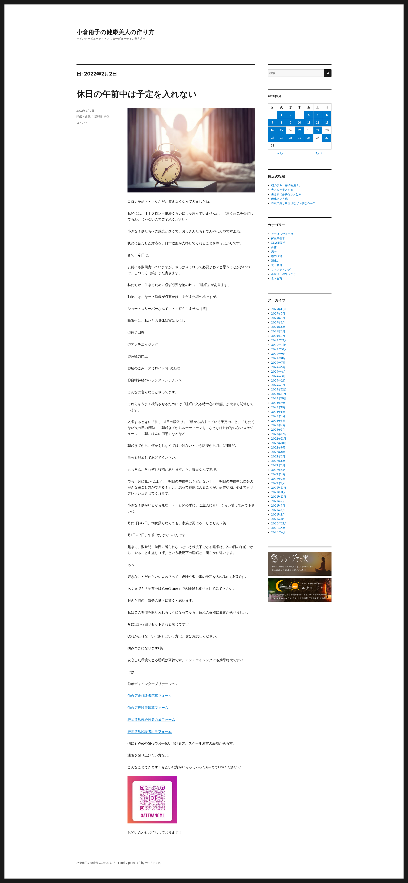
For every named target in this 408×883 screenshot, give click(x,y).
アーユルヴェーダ (282, 234)
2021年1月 (278, 519)
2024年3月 (278, 376)
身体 (106, 116)
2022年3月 (278, 474)
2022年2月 (278, 479)
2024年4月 (278, 371)
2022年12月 (279, 434)
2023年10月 (279, 398)
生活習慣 (97, 116)
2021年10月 (278, 496)
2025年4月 (278, 327)
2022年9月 (278, 447)
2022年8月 (278, 452)
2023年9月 (278, 403)
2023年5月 (278, 416)
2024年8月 (278, 358)
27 (327, 138)
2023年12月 (279, 389)
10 (299, 122)
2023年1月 (278, 430)
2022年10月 (279, 443)
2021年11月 (278, 492)
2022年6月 (278, 461)
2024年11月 (278, 345)
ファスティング (280, 269)
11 (308, 122)
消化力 (275, 260)
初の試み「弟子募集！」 (286, 185)
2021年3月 (278, 510)
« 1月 (280, 153)
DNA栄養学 (278, 243)
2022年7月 (278, 456)
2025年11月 (278, 309)
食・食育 (276, 265)
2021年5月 (278, 501)
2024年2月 (278, 380)
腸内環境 (276, 256)
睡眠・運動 (83, 116)
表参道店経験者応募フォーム (150, 731)
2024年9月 (278, 354)
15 (281, 130)
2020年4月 (278, 532)
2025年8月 (278, 318)
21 (272, 138)
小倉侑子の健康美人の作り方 (115, 32)
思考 (274, 252)
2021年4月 (278, 505)
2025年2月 (278, 336)
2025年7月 (278, 322)
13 (327, 122)
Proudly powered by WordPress (138, 863)
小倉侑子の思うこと (283, 274)
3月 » (318, 153)
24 (299, 138)
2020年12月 (279, 523)
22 (281, 138)
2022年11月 (278, 438)
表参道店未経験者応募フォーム (151, 719)
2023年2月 (278, 425)
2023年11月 (278, 394)
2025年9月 (278, 313)
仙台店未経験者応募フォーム (150, 696)
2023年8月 (278, 407)
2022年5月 (278, 465)
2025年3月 (278, 331)
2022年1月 (278, 483)
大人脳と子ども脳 (282, 190)
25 (308, 138)
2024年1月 (278, 385)
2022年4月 (278, 470)
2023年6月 (278, 412)
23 (290, 138)
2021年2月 (278, 514)
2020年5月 (278, 528)
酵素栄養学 (278, 238)
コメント (82, 122)
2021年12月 (278, 488)
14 (272, 130)
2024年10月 (279, 349)
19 (317, 130)
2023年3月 (278, 421)
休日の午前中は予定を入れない (136, 94)
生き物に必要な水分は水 (286, 194)
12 (317, 122)
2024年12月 (279, 340)
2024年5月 (278, 367)
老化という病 (279, 199)
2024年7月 (278, 363)
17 (299, 130)
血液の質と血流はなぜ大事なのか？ (293, 203)
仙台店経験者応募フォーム (148, 707)
